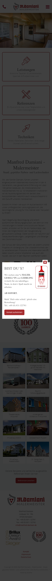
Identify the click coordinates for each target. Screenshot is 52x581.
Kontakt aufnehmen (14, 312)
